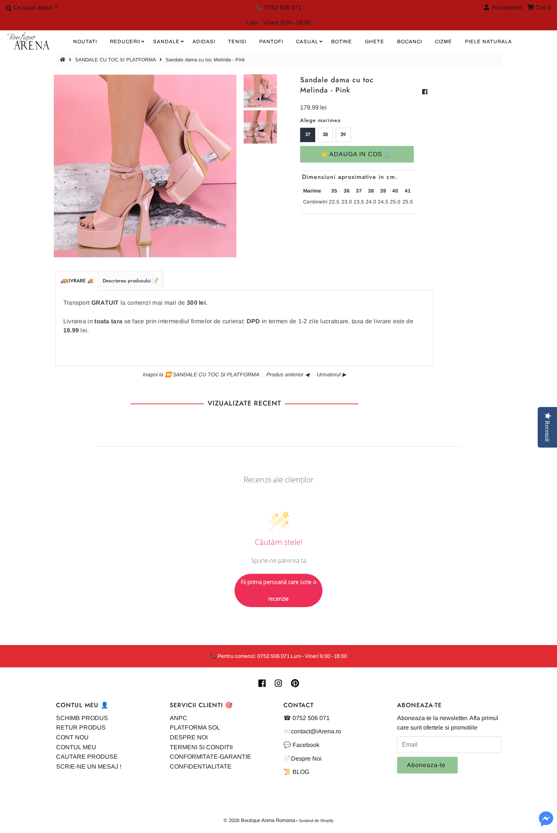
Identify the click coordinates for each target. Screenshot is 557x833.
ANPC (178, 718)
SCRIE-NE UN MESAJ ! (88, 766)
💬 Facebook (301, 745)
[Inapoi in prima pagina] (63, 60)
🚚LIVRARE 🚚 (76, 280)
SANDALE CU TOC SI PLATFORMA (115, 60)
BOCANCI (409, 41)
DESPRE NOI (189, 737)
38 (325, 134)
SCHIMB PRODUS (82, 718)
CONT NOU (72, 737)
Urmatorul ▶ (331, 374)
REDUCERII (125, 41)
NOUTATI (85, 41)
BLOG (301, 772)
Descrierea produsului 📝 (130, 280)
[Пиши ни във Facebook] (546, 823)
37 (307, 134)
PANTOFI (271, 41)
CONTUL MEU (76, 747)
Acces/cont (505, 7)
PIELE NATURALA (488, 41)
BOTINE (341, 41)
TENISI (237, 41)
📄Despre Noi (302, 758)
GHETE (374, 41)
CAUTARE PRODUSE (87, 756)
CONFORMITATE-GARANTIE (210, 756)
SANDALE (166, 41)
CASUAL (307, 41)
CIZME (443, 41)
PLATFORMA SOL (195, 727)
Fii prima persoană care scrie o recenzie (278, 590)
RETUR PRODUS (81, 727)
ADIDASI (203, 41)
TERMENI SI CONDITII (201, 747)
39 (343, 134)
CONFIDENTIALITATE (201, 766)
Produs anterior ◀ (287, 374)
